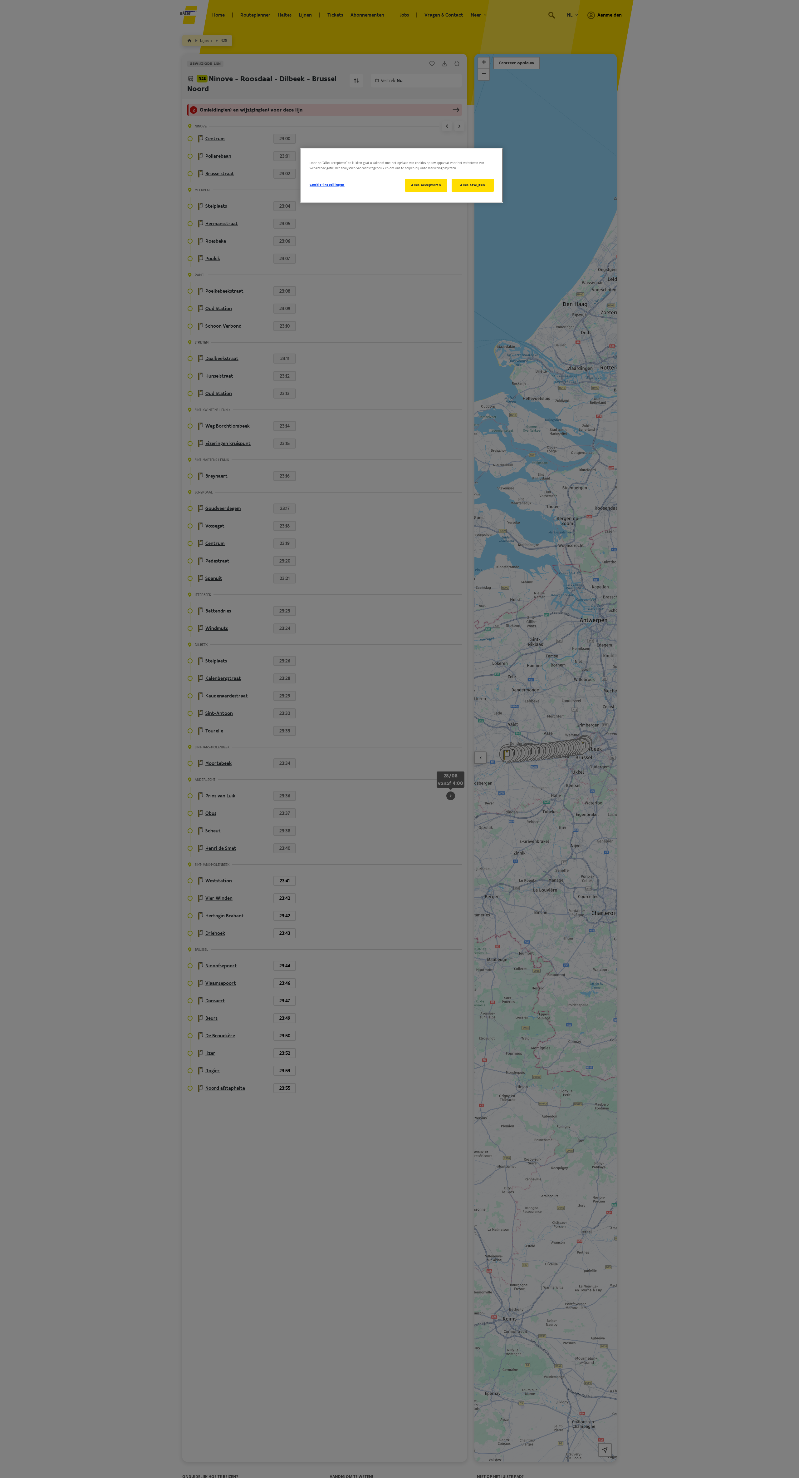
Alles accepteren (426, 185)
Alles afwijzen (472, 185)
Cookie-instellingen (327, 184)
